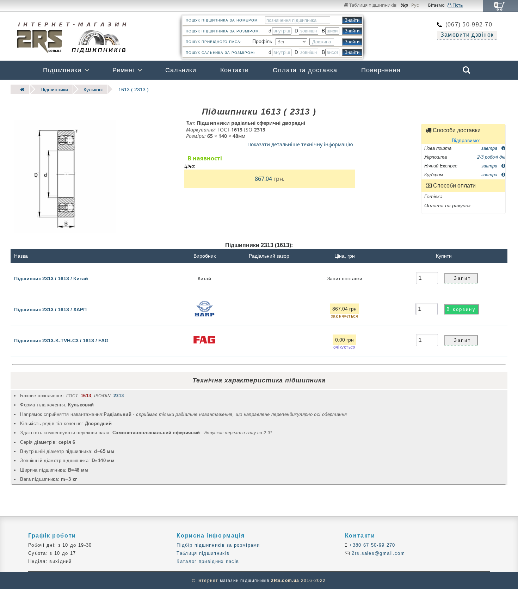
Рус (415, 5)
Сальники (180, 70)
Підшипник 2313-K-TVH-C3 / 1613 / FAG (61, 340)
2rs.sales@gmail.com (377, 553)
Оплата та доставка (305, 70)
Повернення (381, 70)
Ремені (123, 70)
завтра (490, 148)
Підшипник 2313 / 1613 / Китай (51, 278)
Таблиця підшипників (372, 5)
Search (466, 65)
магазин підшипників (245, 580)
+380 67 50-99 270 (371, 545)
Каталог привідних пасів (208, 561)
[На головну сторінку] (20, 89)
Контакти (234, 70)
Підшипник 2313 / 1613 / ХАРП (50, 309)
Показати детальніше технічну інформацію (300, 144)
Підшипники (62, 70)
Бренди (433, 89)
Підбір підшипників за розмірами (218, 545)
